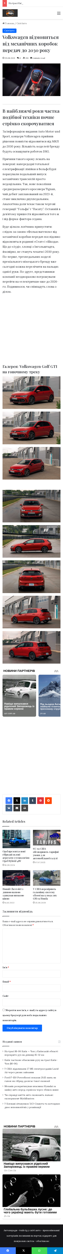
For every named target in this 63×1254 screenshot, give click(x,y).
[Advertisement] (31, 330)
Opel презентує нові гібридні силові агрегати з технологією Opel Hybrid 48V (16, 856)
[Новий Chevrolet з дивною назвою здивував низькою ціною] (16, 878)
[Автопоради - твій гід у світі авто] (10, 13)
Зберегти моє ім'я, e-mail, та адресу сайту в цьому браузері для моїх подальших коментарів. (29, 1015)
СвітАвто (22, 23)
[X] (16, 800)
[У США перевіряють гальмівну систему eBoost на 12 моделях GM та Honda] (47, 878)
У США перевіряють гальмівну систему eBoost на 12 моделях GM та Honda (45, 893)
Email (7, 981)
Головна (9, 23)
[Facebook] (9, 800)
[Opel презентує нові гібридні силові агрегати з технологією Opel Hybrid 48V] (16, 839)
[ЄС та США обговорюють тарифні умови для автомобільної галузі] (47, 837)
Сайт (6, 996)
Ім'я (6, 967)
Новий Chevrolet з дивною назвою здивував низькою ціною (13, 893)
